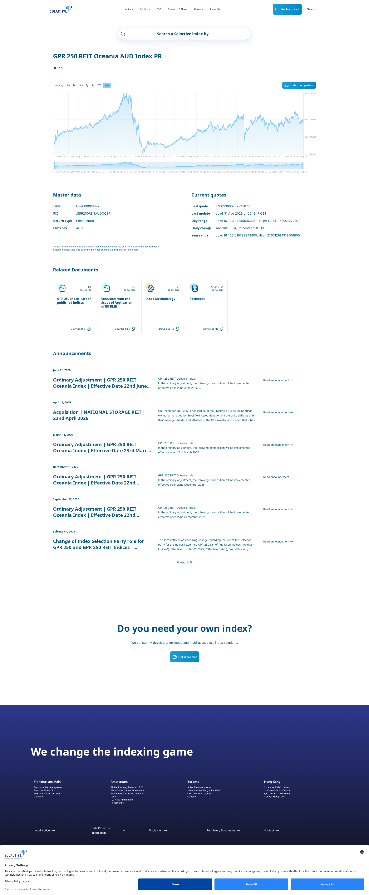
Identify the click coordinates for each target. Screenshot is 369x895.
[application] (184, 126)
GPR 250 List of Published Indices (219, 544)
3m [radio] (81, 85)
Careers (198, 9)
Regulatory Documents (221, 830)
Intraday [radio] (59, 85)
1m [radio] (74, 85)
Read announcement (276, 380)
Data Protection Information (101, 830)
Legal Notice (42, 830)
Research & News (177, 9)
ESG (158, 9)
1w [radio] (68, 85)
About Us (215, 9)
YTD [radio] (99, 85)
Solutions (145, 9)
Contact (269, 830)
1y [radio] (87, 85)
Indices (129, 9)
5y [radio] (92, 85)
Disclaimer (155, 830)
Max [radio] (107, 85)
